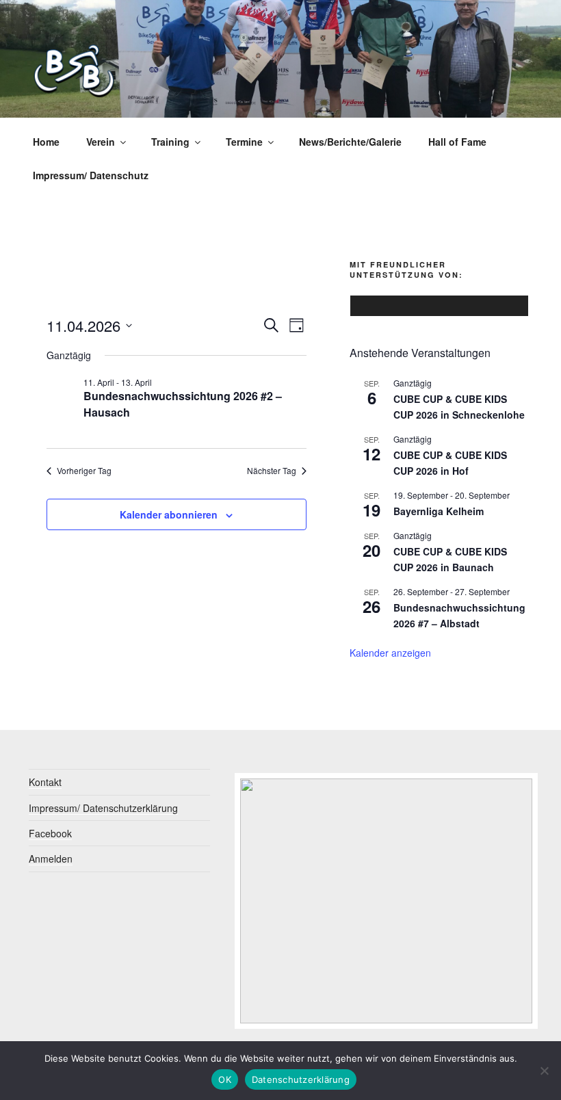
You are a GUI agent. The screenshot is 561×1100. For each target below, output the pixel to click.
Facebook (50, 833)
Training (170, 141)
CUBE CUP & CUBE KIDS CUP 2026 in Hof (450, 462)
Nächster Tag (271, 470)
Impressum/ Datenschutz (90, 175)
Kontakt (45, 782)
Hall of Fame (457, 141)
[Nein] (544, 1070)
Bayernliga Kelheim (438, 511)
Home (46, 141)
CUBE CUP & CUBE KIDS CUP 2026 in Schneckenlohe (459, 406)
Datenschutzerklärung (301, 1079)
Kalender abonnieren (169, 514)
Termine (244, 141)
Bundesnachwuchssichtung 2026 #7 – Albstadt (459, 615)
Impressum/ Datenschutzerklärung (103, 808)
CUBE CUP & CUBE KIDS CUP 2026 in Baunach (450, 559)
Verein (100, 141)
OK (224, 1079)
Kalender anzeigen (390, 652)
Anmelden (51, 858)
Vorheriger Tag (84, 470)
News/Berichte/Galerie (350, 141)
